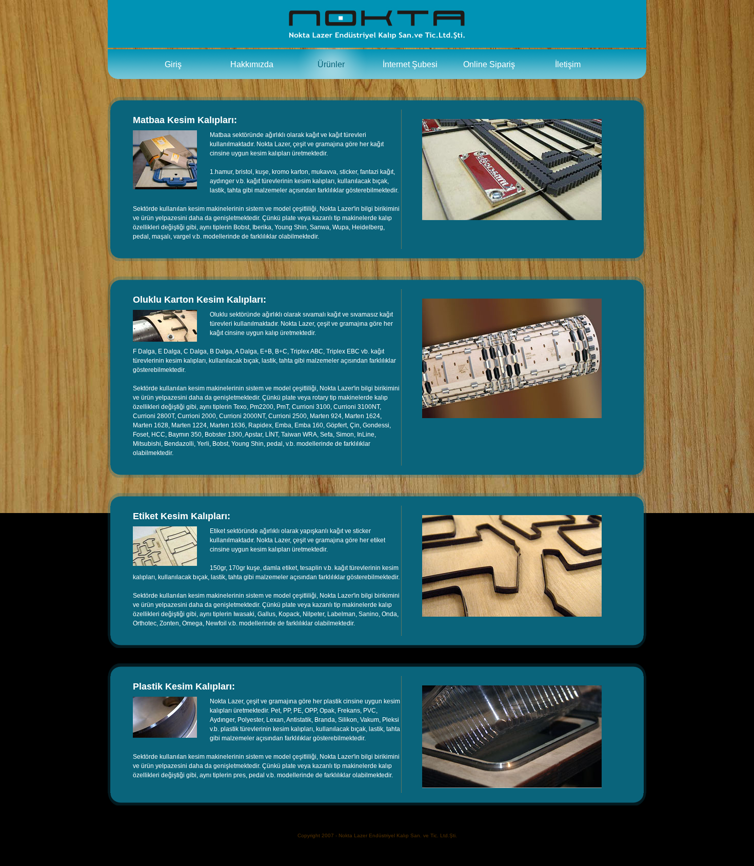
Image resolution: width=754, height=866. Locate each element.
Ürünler (331, 64)
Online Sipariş (489, 64)
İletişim (568, 64)
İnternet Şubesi (410, 64)
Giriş (173, 64)
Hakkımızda (251, 64)
